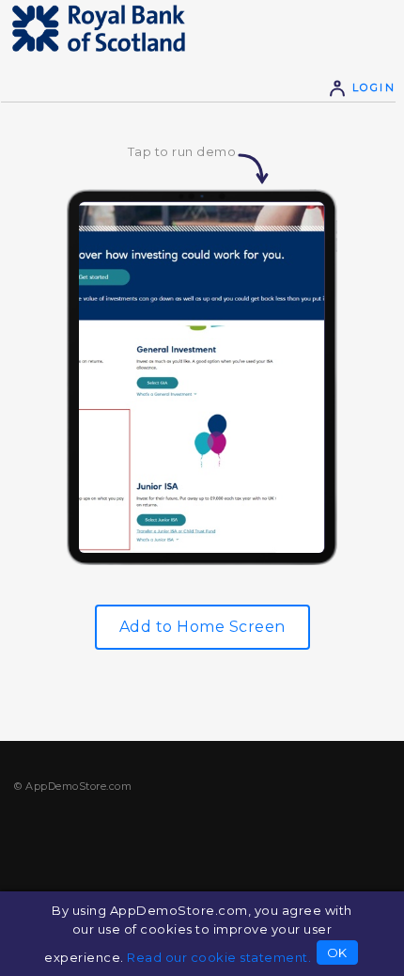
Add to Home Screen (202, 627)
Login (371, 87)
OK (337, 952)
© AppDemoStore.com (73, 786)
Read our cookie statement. (219, 957)
